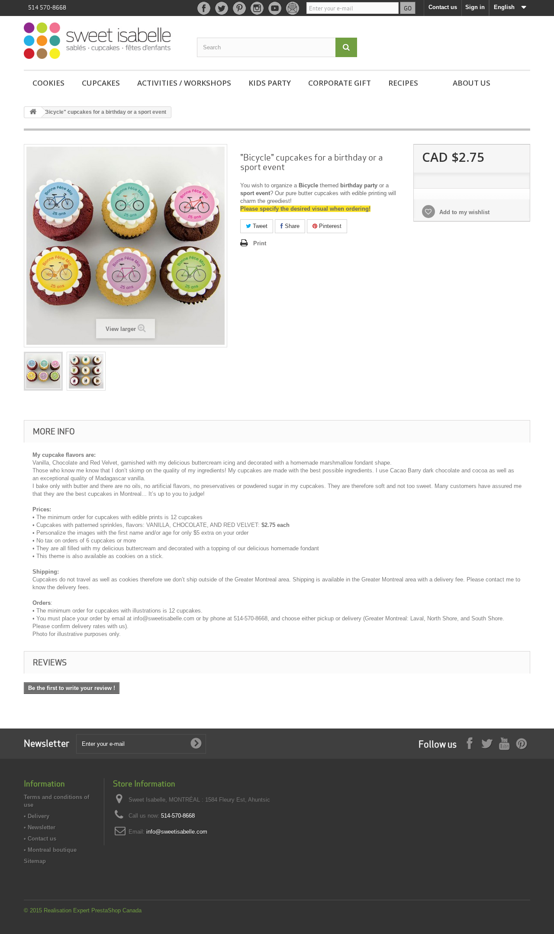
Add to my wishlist (464, 212)
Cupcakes (101, 83)
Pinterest (329, 226)
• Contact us (40, 838)
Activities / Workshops (184, 83)
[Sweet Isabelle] (104, 40)
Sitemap (35, 861)
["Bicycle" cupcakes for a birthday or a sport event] (43, 371)
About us (471, 83)
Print (259, 243)
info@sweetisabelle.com (176, 831)
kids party (269, 83)
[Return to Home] (33, 112)
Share (291, 226)
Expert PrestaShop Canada (107, 910)
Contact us (442, 7)
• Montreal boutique (50, 850)
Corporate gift (339, 83)
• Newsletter (39, 827)
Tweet (259, 226)
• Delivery (36, 816)
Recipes (403, 83)
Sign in (475, 7)
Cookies (48, 83)
